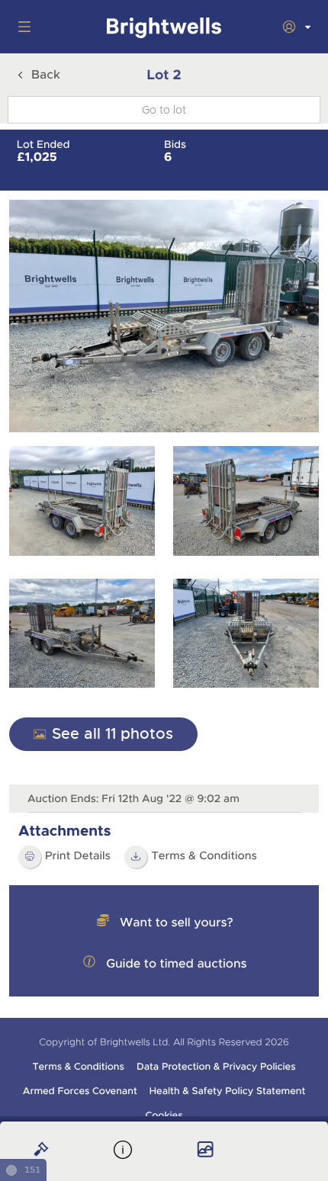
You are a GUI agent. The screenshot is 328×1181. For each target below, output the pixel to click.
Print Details (78, 856)
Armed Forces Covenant (80, 1091)
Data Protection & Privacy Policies (216, 1067)
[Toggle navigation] (21, 26)
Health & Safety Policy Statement (228, 1091)
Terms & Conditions (204, 856)
